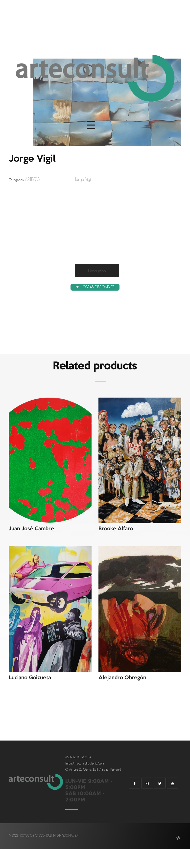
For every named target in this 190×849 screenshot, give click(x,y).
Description (97, 270)
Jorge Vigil (82, 179)
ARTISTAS (32, 179)
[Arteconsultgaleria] (95, 79)
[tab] (97, 270)
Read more (51, 408)
